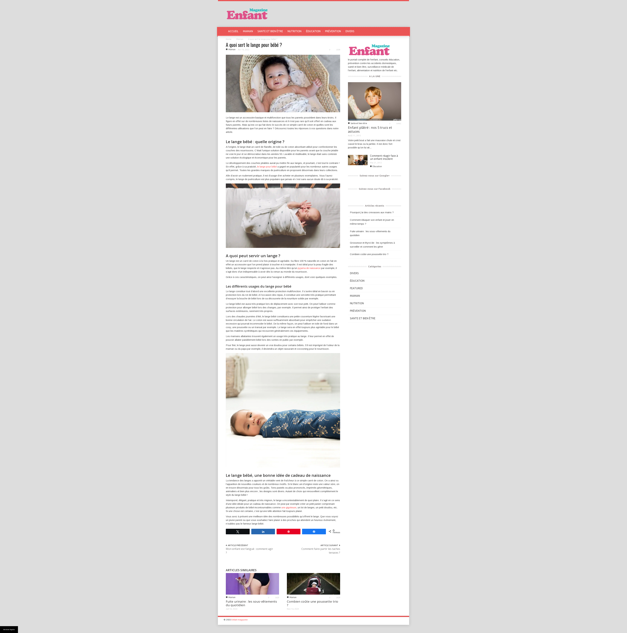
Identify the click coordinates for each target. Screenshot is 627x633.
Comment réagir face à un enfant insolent (384, 157)
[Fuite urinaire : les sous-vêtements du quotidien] (252, 583)
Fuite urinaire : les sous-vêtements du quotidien (251, 603)
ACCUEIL (233, 31)
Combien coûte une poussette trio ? (312, 603)
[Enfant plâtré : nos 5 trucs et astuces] (374, 101)
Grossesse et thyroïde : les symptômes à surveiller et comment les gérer (372, 244)
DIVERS (350, 31)
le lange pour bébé (267, 166)
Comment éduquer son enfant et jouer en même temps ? (372, 221)
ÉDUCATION (313, 31)
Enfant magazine (239, 619)
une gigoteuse (288, 507)
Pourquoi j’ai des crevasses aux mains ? (372, 212)
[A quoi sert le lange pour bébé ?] (283, 83)
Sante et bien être (359, 123)
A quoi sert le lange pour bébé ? (254, 44)
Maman (239, 39)
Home (228, 39)
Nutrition (357, 303)
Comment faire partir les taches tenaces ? (320, 550)
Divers (354, 273)
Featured (356, 288)
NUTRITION (294, 31)
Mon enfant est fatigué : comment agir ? (249, 550)
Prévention (358, 310)
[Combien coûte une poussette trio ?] (313, 583)
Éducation (377, 166)
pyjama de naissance (309, 268)
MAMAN (248, 31)
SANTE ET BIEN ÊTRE (270, 31)
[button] (398, 31)
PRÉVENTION (333, 31)
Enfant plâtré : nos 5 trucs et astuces (370, 129)
